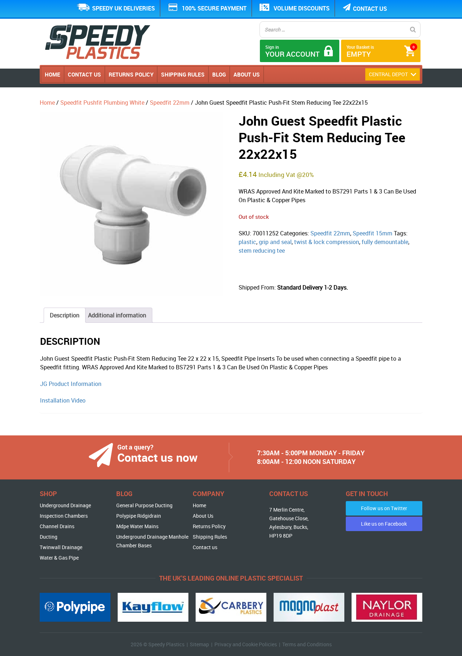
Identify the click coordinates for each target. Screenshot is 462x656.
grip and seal (275, 242)
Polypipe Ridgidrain (138, 515)
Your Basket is (380, 51)
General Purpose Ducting (144, 505)
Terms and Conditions (307, 644)
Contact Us (84, 74)
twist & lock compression (326, 242)
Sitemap (199, 644)
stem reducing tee (262, 251)
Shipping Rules (183, 74)
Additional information (117, 315)
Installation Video (63, 400)
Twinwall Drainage (61, 547)
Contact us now (157, 457)
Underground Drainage (65, 505)
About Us (247, 74)
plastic (247, 242)
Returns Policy (131, 74)
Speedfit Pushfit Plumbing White (102, 103)
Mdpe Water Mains (137, 526)
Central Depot (389, 74)
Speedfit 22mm (169, 103)
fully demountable (385, 242)
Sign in (292, 51)
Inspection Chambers (64, 515)
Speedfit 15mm (372, 233)
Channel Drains (57, 526)
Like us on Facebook (384, 523)
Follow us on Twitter (384, 508)
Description (64, 315)
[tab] (65, 315)
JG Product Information (70, 384)
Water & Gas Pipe (59, 557)
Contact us (370, 9)
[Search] (413, 30)
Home (52, 74)
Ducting (48, 536)
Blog (219, 74)
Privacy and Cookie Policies (245, 644)
